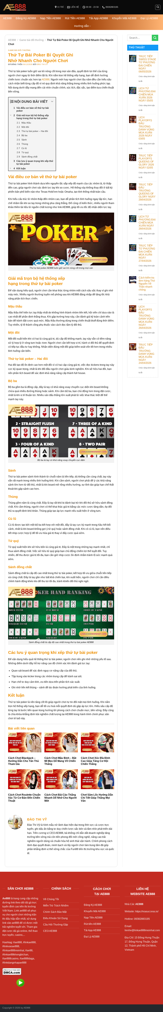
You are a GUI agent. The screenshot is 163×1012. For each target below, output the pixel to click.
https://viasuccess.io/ (146, 911)
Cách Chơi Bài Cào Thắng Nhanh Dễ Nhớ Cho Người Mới (60, 797)
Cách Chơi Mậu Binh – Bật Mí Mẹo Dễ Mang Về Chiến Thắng (60, 761)
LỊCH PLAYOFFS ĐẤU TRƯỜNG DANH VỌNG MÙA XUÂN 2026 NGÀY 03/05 (146, 128)
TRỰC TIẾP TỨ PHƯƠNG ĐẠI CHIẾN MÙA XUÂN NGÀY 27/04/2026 (147, 253)
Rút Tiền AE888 (75, 18)
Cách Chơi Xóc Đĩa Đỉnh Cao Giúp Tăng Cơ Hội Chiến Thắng (95, 761)
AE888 (7, 18)
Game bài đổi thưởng (31, 40)
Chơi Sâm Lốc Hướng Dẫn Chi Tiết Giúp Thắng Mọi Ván (97, 797)
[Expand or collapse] (52, 101)
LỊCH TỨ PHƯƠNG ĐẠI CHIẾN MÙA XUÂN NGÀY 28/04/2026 (147, 222)
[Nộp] (155, 38)
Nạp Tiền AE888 (50, 18)
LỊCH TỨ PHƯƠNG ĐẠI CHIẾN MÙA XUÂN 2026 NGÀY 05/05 (147, 94)
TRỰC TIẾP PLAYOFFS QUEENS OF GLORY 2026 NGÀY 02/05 (146, 161)
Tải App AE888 (98, 18)
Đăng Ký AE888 (26, 18)
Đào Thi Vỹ (42, 64)
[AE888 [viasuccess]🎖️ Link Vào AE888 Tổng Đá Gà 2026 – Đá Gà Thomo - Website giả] (26, 7)
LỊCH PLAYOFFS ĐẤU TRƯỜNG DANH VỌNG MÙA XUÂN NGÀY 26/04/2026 (146, 317)
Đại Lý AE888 (149, 18)
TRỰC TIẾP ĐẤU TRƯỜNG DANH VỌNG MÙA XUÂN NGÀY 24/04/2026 (146, 353)
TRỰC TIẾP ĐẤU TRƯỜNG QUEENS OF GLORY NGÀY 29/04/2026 (147, 192)
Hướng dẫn (81, 26)
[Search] (157, 7)
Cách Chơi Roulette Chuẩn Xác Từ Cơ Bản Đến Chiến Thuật (24, 797)
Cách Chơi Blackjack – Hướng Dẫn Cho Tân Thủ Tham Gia (23, 761)
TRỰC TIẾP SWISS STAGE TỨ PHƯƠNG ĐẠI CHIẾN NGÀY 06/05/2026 (147, 64)
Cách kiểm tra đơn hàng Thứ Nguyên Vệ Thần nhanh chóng (147, 283)
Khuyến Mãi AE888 (124, 18)
